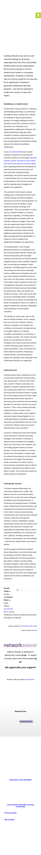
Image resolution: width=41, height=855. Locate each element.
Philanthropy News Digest (29, 626)
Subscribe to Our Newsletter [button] (20, 780)
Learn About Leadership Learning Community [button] (20, 806)
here (36, 630)
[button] (38, 15)
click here (30, 679)
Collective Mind (16, 152)
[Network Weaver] (11, 5)
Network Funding (26, 721)
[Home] (9, 760)
